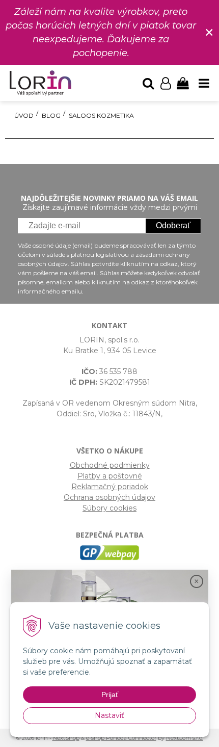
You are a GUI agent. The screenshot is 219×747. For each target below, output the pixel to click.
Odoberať (173, 225)
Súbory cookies (109, 508)
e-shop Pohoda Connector (121, 737)
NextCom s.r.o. (184, 737)
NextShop (65, 737)
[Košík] (182, 83)
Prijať (109, 694)
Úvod (24, 115)
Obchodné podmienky (110, 465)
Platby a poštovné (109, 476)
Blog (51, 115)
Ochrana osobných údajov (109, 497)
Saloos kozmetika (101, 115)
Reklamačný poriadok (109, 486)
